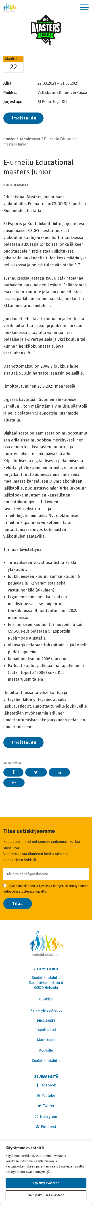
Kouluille (46, 1050)
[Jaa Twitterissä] (36, 772)
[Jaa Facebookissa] (13, 772)
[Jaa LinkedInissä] (59, 772)
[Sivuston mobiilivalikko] (84, 7)
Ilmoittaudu (23, 118)
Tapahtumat (29, 139)
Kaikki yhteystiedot (46, 1010)
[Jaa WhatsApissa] (14, 782)
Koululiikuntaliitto (46, 1061)
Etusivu (9, 139)
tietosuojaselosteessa (18, 892)
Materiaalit (46, 1040)
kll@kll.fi (46, 999)
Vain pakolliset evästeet (46, 1195)
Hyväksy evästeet (46, 1183)
